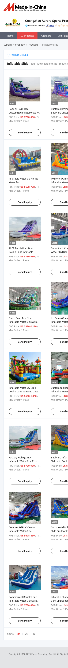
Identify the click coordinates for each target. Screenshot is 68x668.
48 (33, 633)
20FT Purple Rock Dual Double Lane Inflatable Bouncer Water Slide (21, 252)
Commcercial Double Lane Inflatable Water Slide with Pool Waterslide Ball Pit (23, 600)
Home (10, 35)
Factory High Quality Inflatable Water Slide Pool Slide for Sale (23, 461)
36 (26, 633)
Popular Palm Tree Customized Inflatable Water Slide (24, 112)
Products (29, 35)
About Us (46, 35)
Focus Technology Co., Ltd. (44, 654)
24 (18, 633)
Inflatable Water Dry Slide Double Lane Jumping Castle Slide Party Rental (24, 391)
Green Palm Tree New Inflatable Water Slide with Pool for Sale (23, 321)
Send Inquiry (25, 132)
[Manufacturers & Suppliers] (25, 7)
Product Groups (19, 54)
